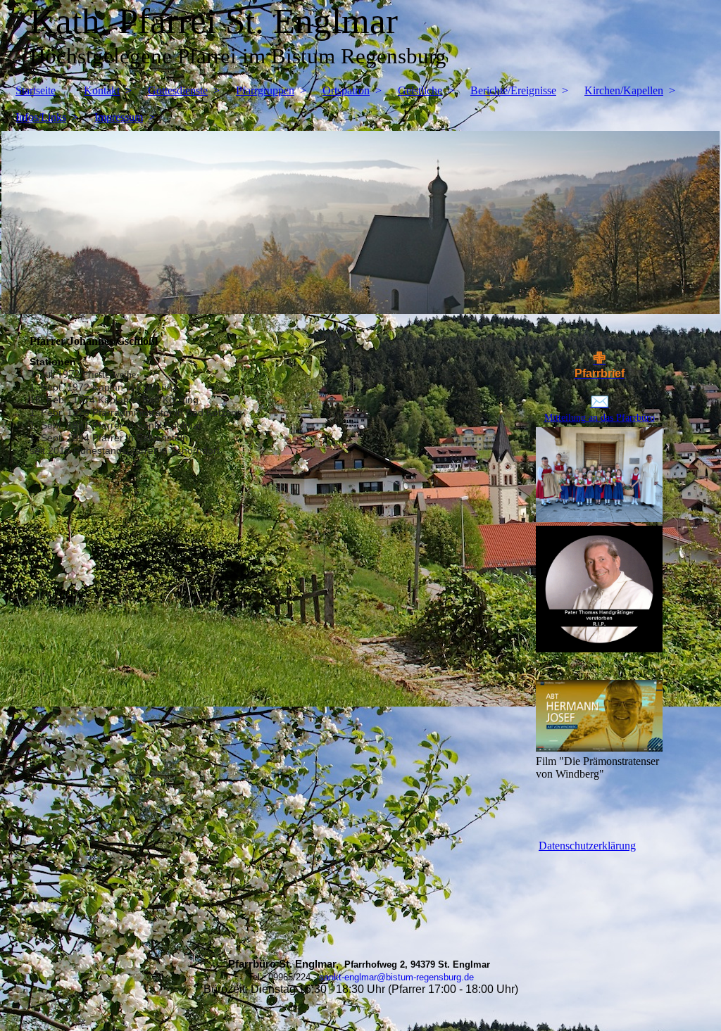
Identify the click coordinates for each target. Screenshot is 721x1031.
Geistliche (420, 90)
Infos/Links (40, 117)
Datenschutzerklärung (587, 846)
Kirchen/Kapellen (623, 90)
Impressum (118, 117)
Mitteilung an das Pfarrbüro (599, 417)
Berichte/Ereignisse (513, 90)
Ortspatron (346, 90)
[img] (360, 222)
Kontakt (102, 90)
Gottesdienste (178, 90)
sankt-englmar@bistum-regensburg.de (396, 977)
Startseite (35, 90)
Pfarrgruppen (265, 90)
